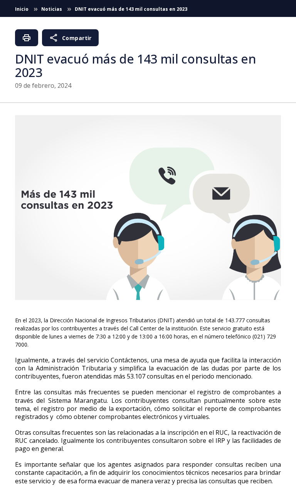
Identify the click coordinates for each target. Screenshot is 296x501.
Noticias (52, 9)
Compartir (70, 37)
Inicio (22, 9)
